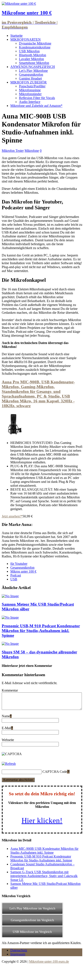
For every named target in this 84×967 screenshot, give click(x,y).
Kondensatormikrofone (34, 47)
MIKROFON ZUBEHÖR (28, 82)
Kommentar (10, 690)
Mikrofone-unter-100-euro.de (49, 961)
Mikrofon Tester (13, 150)
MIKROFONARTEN (25, 39)
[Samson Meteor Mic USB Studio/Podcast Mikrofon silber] (10, 596)
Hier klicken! (42, 820)
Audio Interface (29, 102)
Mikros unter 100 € (23, 571)
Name (6, 716)
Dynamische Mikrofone (35, 43)
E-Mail (6, 728)
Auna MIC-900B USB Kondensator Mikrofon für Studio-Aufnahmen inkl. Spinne (44, 850)
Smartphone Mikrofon (34, 63)
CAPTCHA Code (54, 771)
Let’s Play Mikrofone (33, 70)
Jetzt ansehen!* (12, 516)
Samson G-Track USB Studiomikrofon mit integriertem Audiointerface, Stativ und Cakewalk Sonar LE (44, 876)
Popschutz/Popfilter (32, 86)
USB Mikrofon (29, 51)
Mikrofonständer (30, 94)
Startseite (16, 35)
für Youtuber (18, 563)
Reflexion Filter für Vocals (37, 98)
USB (13, 579)
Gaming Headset (30, 78)
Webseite (8, 740)
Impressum (17, 954)
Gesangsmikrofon (31, 74)
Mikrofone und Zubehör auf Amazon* (36, 105)
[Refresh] (9, 763)
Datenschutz (18, 950)
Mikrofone (32, 150)
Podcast (15, 575)
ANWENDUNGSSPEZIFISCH (32, 67)
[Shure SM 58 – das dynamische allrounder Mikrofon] (10, 643)
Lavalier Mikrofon (31, 59)
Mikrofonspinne (30, 90)
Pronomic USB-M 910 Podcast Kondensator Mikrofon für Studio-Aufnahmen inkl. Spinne (41, 631)
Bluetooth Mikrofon (32, 55)
